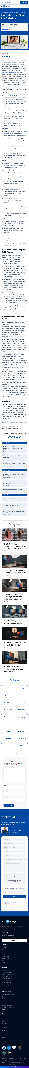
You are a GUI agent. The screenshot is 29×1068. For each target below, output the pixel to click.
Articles (5, 451)
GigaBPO (4, 1017)
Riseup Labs (15, 832)
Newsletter (14, 940)
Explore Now (6, 29)
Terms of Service (21, 1058)
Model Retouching (6, 978)
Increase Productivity (6, 1001)
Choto (3, 1037)
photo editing (13, 257)
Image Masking (6, 477)
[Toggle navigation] (26, 6)
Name (5, 785)
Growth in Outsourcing (7, 1005)
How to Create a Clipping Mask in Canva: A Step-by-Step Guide (14, 475)
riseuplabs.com (11, 1064)
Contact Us (4, 962)
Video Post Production (7, 987)
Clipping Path (6, 467)
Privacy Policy (20, 909)
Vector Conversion (8, 485)
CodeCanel (4, 1019)
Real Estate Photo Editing (7, 982)
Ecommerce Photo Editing (8, 970)
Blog (6, 12)
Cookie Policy (14, 1060)
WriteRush (4, 1030)
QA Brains (4, 1035)
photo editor (11, 62)
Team (3, 949)
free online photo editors (9, 72)
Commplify (4, 1033)
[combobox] (5, 847)
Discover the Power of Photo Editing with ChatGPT (13, 512)
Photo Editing (12, 426)
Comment (7, 767)
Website (5, 797)
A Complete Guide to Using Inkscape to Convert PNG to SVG (13, 482)
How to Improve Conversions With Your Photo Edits (13, 456)
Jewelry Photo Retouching (8, 974)
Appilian (4, 1021)
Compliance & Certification (8, 1007)
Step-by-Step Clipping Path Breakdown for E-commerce (14, 464)
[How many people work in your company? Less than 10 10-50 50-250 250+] (14, 859)
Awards (3, 952)
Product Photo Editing (7, 972)
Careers (4, 954)
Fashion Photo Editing (7, 976)
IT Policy (4, 1009)
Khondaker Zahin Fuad (10, 20)
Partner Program (5, 956)
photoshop (15, 428)
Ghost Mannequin (6, 985)
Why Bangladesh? (6, 996)
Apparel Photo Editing (7, 980)
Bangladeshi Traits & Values (8, 994)
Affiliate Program (5, 958)
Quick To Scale (5, 1003)
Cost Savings (5, 998)
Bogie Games (5, 1023)
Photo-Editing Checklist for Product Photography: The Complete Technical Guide (13, 448)
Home (2, 12)
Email (5, 791)
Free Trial (24, 2)
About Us (4, 947)
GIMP (11, 95)
